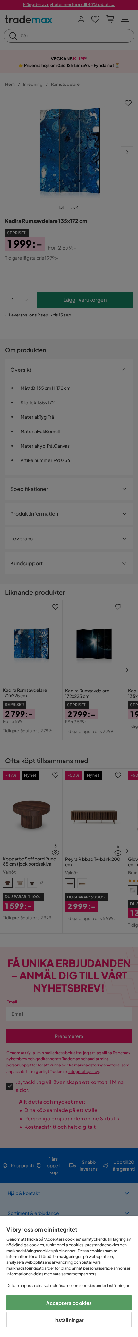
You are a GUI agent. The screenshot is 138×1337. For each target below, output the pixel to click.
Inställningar (69, 1320)
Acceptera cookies (69, 1303)
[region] (69, 1276)
